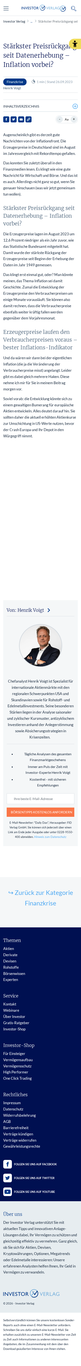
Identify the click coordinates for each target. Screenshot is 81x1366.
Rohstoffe (11, 967)
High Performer (15, 1072)
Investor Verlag (14, 21)
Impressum (12, 1103)
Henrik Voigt (12, 88)
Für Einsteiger (14, 1053)
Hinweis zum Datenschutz (50, 837)
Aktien (8, 948)
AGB (7, 1121)
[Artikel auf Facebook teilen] (6, 119)
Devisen (9, 961)
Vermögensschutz (17, 1066)
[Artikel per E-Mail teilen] (21, 119)
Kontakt (9, 1004)
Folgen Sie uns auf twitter (34, 1178)
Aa (66, 119)
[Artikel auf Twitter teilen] (14, 119)
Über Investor (14, 1016)
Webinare (11, 1010)
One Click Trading (17, 1078)
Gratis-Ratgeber (16, 1023)
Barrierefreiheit (16, 1127)
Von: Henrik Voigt (25, 610)
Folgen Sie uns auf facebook (35, 1164)
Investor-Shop (14, 1029)
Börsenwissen (14, 973)
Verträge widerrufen (19, 1140)
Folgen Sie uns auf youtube (34, 1191)
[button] (75, 44)
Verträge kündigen (18, 1134)
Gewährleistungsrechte (21, 1146)
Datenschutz (13, 1109)
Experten (10, 979)
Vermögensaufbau (18, 1060)
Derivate (10, 955)
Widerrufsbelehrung (19, 1115)
